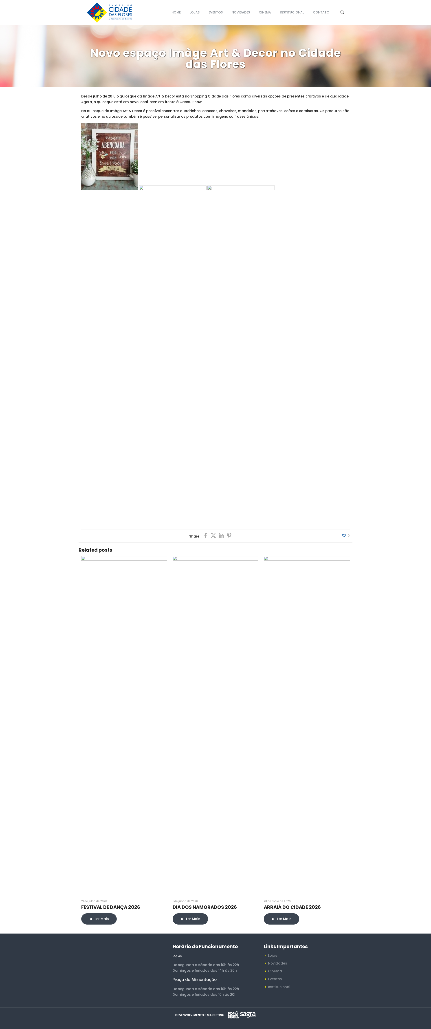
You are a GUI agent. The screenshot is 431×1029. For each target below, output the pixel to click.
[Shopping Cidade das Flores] (109, 12)
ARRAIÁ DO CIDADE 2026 (292, 907)
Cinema (275, 971)
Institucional (279, 987)
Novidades (277, 963)
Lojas (272, 955)
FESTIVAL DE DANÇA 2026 (110, 907)
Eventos (275, 979)
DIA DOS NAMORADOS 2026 (205, 907)
